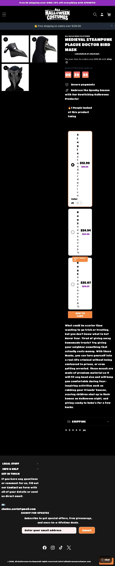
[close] (111, 26)
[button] (95, 14)
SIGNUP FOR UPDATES (35, 512)
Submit (86, 530)
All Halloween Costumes (26, 561)
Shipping (69, 54)
